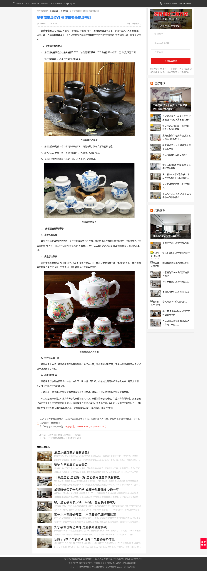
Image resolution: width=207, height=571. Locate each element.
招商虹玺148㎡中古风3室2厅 (176, 252)
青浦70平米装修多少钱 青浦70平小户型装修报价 (176, 195)
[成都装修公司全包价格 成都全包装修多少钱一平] (44, 492)
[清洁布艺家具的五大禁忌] (44, 468)
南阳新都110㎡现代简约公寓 (175, 291)
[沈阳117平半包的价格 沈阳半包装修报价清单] (44, 542)
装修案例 (44, 3)
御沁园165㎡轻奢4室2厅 (166, 236)
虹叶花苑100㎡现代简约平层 (175, 282)
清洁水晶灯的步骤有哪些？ (175, 154)
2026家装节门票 (119, 559)
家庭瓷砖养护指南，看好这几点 (176, 185)
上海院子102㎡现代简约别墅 (175, 243)
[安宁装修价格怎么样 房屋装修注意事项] (44, 530)
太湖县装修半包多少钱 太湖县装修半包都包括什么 (176, 137)
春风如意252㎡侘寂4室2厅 (175, 301)
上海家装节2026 (135, 559)
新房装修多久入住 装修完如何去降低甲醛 (176, 147)
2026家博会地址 (104, 559)
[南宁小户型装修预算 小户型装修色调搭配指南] (44, 517)
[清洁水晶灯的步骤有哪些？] (44, 455)
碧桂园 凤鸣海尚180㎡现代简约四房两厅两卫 (176, 313)
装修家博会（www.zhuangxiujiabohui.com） (86, 426)
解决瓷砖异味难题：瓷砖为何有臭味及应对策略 (176, 127)
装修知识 (35, 3)
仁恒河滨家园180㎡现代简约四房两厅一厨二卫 (175, 322)
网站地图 (131, 567)
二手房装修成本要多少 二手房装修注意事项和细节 (170, 106)
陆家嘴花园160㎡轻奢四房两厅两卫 (175, 274)
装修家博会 (54, 11)
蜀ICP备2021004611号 (115, 567)
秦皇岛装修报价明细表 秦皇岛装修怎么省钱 (176, 166)
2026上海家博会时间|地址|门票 (62, 3)
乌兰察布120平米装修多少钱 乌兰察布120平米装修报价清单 (175, 176)
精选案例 (159, 210)
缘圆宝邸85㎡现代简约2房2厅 (176, 262)
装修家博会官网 (22, 3)
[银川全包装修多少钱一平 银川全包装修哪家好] (44, 505)
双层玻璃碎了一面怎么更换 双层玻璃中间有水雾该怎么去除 (176, 117)
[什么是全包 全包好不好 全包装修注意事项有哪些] (44, 480)
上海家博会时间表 (88, 559)
